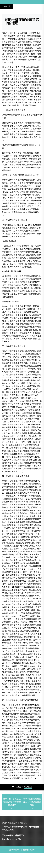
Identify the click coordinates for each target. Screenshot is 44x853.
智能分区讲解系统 (19, 826)
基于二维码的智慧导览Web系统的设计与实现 (32, 802)
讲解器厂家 (20, 835)
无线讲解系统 (8, 835)
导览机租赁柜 (8, 829)
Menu (5, 6)
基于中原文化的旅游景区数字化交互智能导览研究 (12, 802)
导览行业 (28, 787)
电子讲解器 (34, 826)
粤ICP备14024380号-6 (12, 839)
